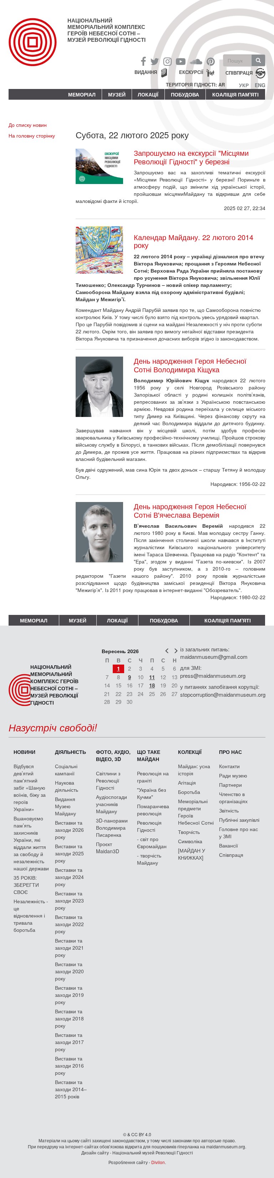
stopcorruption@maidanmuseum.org (222, 694)
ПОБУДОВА (185, 94)
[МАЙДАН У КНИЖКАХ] (191, 854)
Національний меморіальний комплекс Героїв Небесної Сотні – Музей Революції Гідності (106, 30)
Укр (244, 85)
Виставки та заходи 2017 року (69, 1042)
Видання (146, 72)
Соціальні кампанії (66, 769)
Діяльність (70, 751)
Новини (24, 751)
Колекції (190, 751)
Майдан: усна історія (194, 769)
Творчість (189, 831)
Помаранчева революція (153, 809)
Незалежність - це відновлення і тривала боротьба (31, 915)
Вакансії (228, 845)
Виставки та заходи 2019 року (69, 994)
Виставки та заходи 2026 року (69, 829)
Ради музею (233, 775)
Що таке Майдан (148, 755)
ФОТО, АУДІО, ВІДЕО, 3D (113, 755)
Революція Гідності (149, 826)
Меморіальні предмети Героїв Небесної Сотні (196, 811)
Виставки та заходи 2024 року (69, 877)
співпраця (239, 72)
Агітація (187, 782)
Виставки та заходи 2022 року (69, 924)
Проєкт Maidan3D (107, 847)
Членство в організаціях (233, 797)
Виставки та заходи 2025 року (69, 853)
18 (152, 685)
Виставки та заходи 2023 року (69, 900)
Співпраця (231, 854)
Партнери (230, 784)
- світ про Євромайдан (152, 842)
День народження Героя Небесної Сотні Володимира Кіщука (190, 365)
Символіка (190, 841)
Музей (117, 94)
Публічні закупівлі (239, 819)
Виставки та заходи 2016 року (69, 1065)
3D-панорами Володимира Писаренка (112, 827)
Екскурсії (191, 72)
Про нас (230, 751)
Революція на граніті (153, 777)
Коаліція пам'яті (235, 94)
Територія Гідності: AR (195, 84)
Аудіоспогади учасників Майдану (111, 804)
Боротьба (189, 791)
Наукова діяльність (66, 786)
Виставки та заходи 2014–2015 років (71, 1089)
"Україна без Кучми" (151, 793)
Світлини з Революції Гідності (108, 780)
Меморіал (82, 94)
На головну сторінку (32, 135)
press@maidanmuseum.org (212, 675)
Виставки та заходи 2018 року (69, 1018)
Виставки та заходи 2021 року (69, 947)
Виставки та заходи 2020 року (69, 971)
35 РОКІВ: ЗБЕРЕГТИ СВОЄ (26, 884)
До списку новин (28, 124)
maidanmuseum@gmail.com (214, 656)
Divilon (158, 1162)
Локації (148, 94)
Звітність (229, 810)
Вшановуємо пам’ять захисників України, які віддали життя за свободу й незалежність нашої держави (31, 843)
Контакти (229, 766)
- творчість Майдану (149, 859)
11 (152, 677)
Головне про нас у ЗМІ (238, 832)
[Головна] (38, 48)
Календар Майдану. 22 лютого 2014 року (193, 241)
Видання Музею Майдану (65, 806)
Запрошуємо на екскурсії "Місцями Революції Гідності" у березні (191, 157)
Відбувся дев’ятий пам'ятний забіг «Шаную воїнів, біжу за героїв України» (30, 787)
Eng (260, 85)
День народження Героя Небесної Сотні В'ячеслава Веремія (190, 510)
